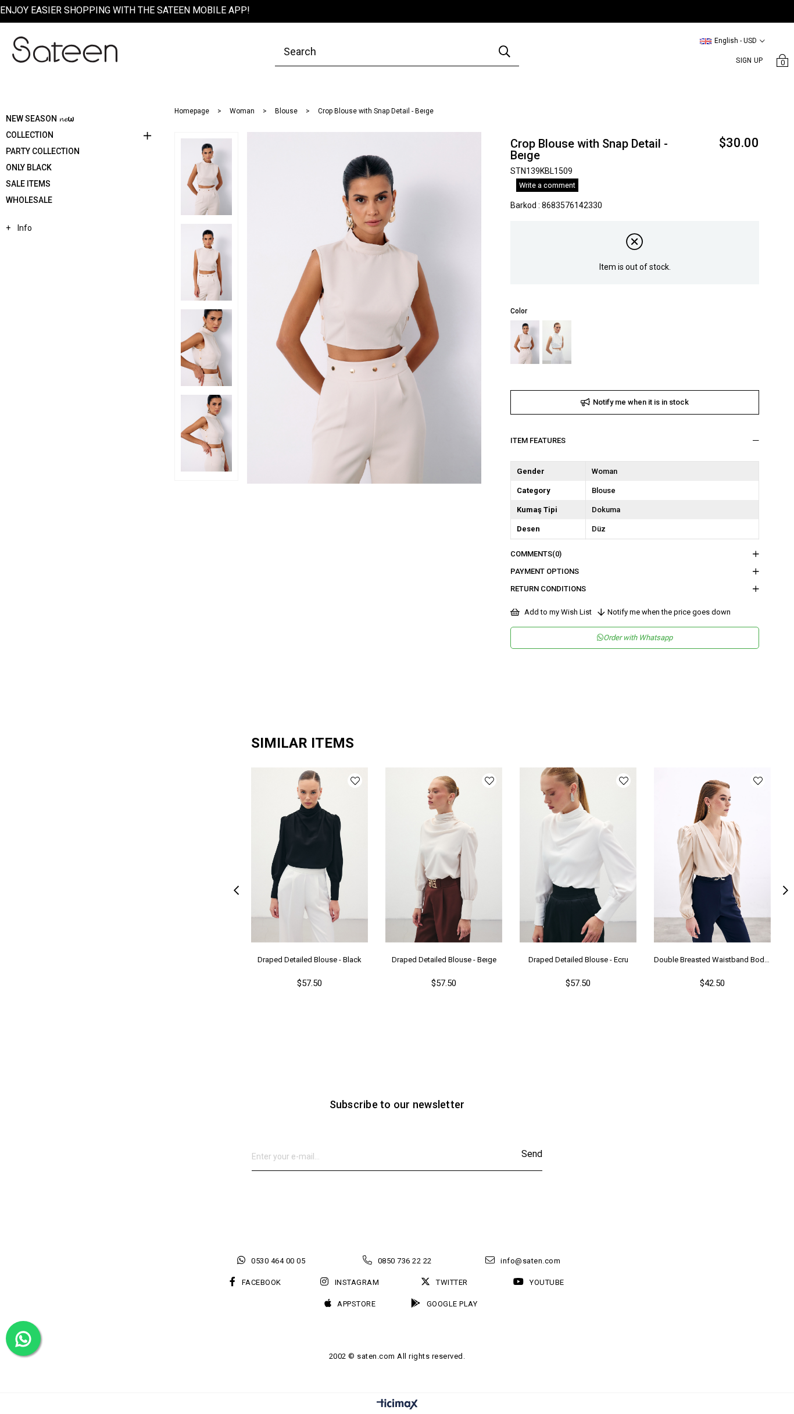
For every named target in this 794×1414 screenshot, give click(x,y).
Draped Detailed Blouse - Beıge (444, 959)
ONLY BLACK (29, 167)
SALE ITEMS (28, 183)
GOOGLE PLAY (452, 1303)
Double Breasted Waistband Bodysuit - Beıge (712, 959)
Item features (538, 440)
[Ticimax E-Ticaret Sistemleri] (397, 1405)
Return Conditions (548, 588)
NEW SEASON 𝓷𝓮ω (40, 118)
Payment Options (544, 571)
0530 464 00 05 (278, 1260)
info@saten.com (530, 1260)
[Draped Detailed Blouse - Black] (309, 855)
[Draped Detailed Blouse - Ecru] (578, 855)
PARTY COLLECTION (43, 151)
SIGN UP (749, 60)
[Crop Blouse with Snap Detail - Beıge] (524, 342)
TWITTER (452, 1282)
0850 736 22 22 (405, 1260)
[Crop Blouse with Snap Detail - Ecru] (556, 342)
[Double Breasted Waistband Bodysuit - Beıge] (712, 855)
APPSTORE (356, 1303)
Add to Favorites (355, 780)
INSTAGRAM (357, 1282)
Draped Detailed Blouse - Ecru (578, 959)
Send (531, 1153)
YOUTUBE (547, 1282)
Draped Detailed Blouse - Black (309, 959)
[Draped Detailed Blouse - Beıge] (443, 855)
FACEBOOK (261, 1282)
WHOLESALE (29, 200)
